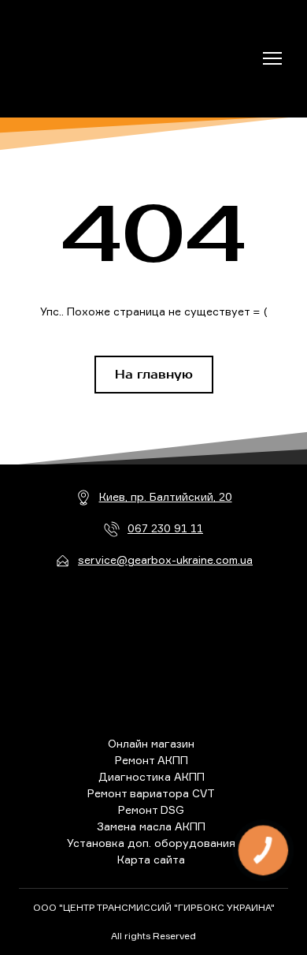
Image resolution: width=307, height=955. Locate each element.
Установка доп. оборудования (151, 842)
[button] (153, 375)
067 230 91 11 (165, 528)
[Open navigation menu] (272, 58)
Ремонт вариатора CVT (151, 793)
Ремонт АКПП (151, 760)
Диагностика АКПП (151, 776)
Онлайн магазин (151, 743)
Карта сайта (151, 859)
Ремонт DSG (151, 809)
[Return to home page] (154, 653)
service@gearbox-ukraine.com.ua (165, 559)
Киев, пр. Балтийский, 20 (165, 496)
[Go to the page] (89, 59)
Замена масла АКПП (151, 826)
